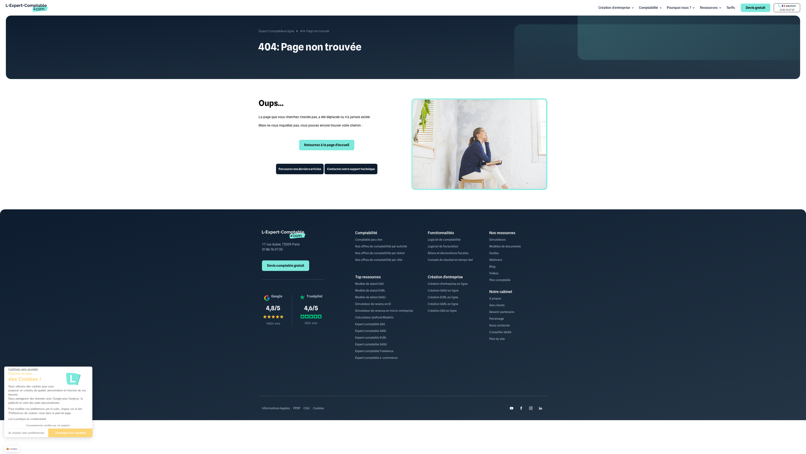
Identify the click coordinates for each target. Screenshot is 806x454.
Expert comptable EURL (370, 337)
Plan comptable (499, 280)
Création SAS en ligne (442, 310)
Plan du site (497, 338)
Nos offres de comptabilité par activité (381, 246)
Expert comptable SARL (370, 331)
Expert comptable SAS (370, 324)
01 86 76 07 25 (272, 249)
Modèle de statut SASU (370, 297)
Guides (494, 253)
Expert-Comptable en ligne (276, 31)
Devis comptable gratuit (285, 266)
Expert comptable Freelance (374, 351)
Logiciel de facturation (443, 246)
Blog (492, 266)
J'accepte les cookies (70, 432)
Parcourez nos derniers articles (300, 169)
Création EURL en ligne (443, 297)
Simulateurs (497, 239)
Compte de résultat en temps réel (450, 259)
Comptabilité (648, 8)
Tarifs (730, 8)
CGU (307, 408)
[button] (12, 449)
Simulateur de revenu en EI (373, 304)
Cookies (318, 408)
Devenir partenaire (501, 312)
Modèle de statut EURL (370, 290)
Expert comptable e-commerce (376, 357)
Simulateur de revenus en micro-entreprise (384, 310)
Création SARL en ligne (443, 304)
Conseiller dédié (500, 332)
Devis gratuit (755, 8)
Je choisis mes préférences (26, 432)
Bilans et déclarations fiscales (448, 253)
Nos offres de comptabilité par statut (380, 253)
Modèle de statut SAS (369, 283)
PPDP (296, 408)
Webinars (495, 259)
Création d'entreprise (614, 8)
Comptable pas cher (368, 239)
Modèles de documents (505, 246)
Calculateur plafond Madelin (374, 317)
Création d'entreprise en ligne (448, 283)
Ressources (709, 8)
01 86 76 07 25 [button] (787, 9)
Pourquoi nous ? (679, 8)
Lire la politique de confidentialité (27, 419)
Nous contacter (499, 325)
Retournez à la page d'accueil (326, 145)
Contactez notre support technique (351, 169)
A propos (495, 298)
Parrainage (496, 318)
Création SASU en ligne (443, 290)
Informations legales (276, 408)
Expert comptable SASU (371, 344)
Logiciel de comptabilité (444, 239)
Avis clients (497, 305)
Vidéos (494, 273)
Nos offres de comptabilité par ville (378, 259)
